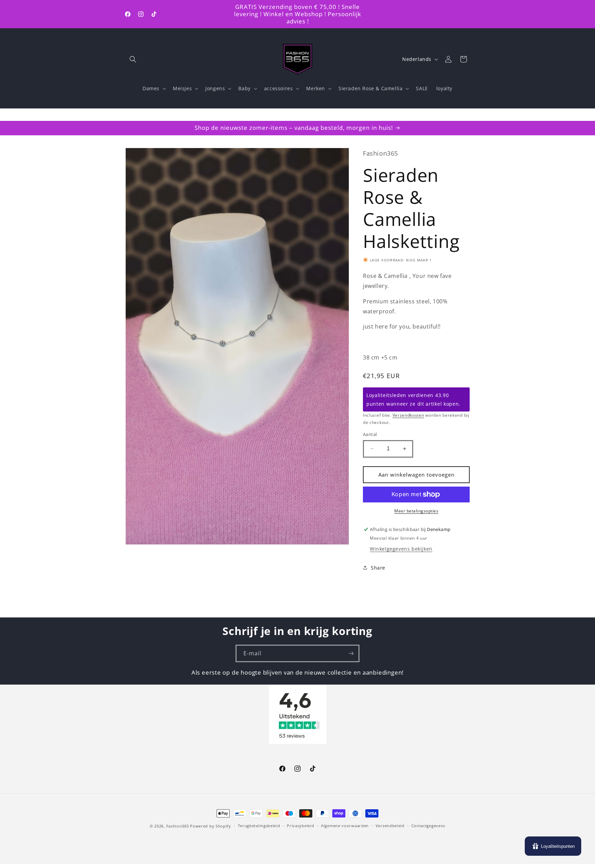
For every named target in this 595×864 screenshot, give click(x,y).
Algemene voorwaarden (345, 825)
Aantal (370, 434)
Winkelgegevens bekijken (401, 548)
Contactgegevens (428, 825)
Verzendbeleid (390, 825)
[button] (132, 59)
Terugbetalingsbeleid (259, 825)
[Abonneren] (350, 653)
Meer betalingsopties (416, 511)
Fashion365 (177, 826)
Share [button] (378, 567)
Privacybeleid (300, 825)
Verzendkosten (408, 415)
